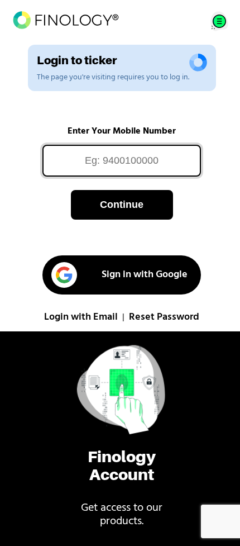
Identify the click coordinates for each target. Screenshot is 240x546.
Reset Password (164, 317)
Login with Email (81, 317)
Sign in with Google (145, 275)
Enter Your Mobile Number (122, 131)
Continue (121, 204)
